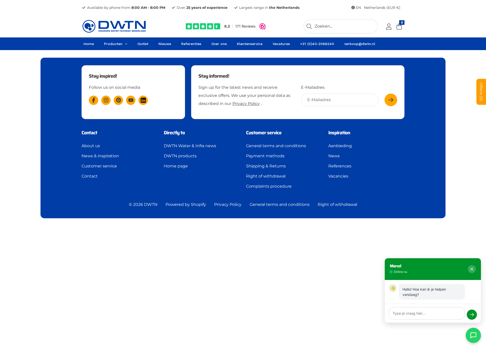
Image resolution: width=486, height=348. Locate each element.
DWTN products (180, 156)
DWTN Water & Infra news (190, 145)
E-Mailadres (313, 87)
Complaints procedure (269, 186)
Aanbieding (340, 145)
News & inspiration (100, 156)
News (334, 156)
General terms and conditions (276, 145)
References (339, 166)
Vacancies (338, 176)
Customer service (99, 166)
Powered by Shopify (186, 204)
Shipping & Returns (266, 166)
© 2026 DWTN (143, 204)
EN (377, 7)
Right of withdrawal (266, 176)
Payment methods (265, 156)
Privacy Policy (246, 103)
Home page (176, 166)
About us (91, 145)
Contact (90, 176)
